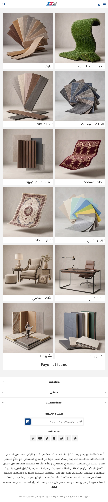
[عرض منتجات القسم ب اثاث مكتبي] (80, 270)
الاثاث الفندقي (42, 298)
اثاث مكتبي (96, 298)
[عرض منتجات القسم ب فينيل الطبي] (80, 212)
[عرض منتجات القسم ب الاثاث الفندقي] (28, 270)
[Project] (28, 328)
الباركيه (47, 66)
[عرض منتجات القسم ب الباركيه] (28, 38)
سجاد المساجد (94, 182)
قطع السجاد (44, 240)
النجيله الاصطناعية (91, 66)
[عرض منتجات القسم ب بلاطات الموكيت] (80, 96)
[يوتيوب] (40, 438)
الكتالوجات (97, 356)
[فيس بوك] (68, 438)
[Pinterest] (33, 438)
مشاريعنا (46, 356)
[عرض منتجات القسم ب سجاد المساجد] (80, 154)
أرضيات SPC (45, 124)
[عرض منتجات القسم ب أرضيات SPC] (28, 96)
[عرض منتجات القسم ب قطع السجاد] (28, 212)
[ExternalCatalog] (80, 328)
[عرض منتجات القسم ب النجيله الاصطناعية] (80, 38)
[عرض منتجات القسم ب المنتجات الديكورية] (28, 154)
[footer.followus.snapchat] (54, 438)
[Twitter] (75, 438)
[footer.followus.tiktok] (47, 438)
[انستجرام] (61, 438)
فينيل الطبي (96, 240)
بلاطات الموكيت (93, 124)
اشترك (28, 421)
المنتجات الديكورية (39, 182)
